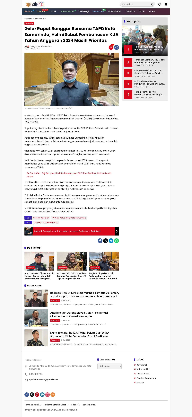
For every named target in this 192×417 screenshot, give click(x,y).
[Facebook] (100, 240)
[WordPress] (42, 394)
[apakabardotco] (35, 4)
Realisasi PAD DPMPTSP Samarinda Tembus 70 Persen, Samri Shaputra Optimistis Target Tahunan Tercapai (84, 294)
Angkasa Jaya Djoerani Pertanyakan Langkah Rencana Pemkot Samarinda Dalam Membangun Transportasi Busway (103, 276)
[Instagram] (47, 394)
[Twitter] (105, 240)
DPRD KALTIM (143, 373)
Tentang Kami (31, 404)
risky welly (35, 46)
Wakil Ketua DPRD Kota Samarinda (70, 218)
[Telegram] (111, 240)
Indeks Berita (88, 404)
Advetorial (29, 23)
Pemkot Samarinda (146, 378)
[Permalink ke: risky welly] (27, 47)
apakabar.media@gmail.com (43, 379)
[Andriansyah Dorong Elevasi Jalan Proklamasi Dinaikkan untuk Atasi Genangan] (36, 317)
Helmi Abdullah (42, 218)
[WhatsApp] (116, 240)
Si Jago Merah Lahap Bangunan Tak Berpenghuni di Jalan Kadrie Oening (149, 82)
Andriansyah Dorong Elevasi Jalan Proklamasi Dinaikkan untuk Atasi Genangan (79, 314)
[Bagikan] (116, 47)
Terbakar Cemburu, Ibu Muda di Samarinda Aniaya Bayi (149, 61)
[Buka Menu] (166, 4)
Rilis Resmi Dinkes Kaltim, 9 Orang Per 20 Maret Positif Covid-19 (147, 72)
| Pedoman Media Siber (54, 404)
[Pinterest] (37, 394)
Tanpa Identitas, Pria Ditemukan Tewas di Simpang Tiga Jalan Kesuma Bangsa (149, 93)
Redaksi (74, 404)
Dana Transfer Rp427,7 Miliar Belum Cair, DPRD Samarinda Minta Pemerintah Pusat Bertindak (79, 334)
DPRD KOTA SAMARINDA (47, 222)
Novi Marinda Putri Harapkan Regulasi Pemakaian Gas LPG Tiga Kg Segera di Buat (71, 276)
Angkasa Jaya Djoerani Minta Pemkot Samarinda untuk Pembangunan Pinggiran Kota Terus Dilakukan (39, 276)
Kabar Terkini (143, 369)
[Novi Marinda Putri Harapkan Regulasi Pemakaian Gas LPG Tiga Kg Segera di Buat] (72, 261)
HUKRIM (140, 382)
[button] (152, 4)
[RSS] (52, 394)
